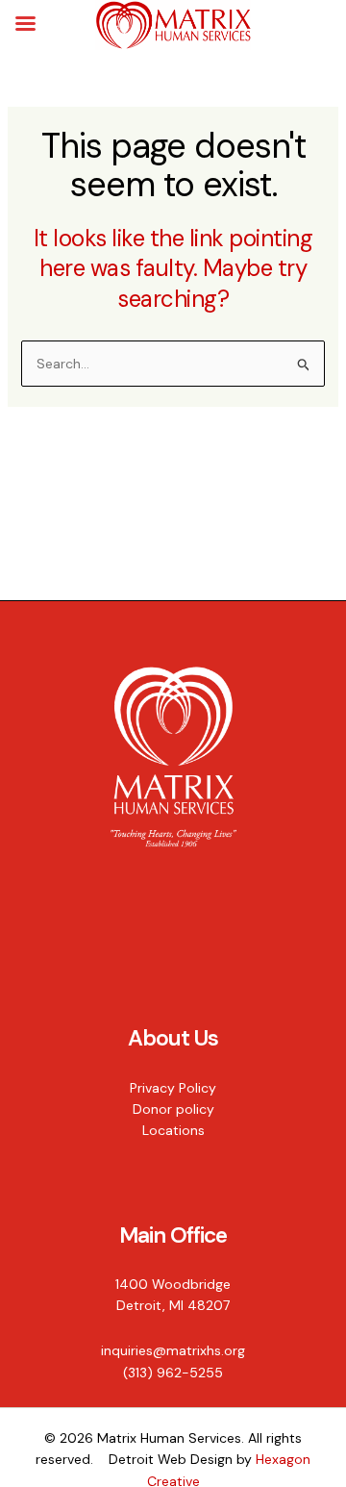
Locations (173, 1130)
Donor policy (173, 1109)
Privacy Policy (173, 1087)
